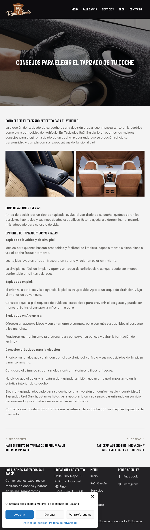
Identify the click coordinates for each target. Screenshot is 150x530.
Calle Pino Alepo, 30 (69, 476)
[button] (92, 496)
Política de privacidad (63, 523)
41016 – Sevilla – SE (69, 492)
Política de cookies (35, 523)
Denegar (49, 514)
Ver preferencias (80, 514)
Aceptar (19, 514)
